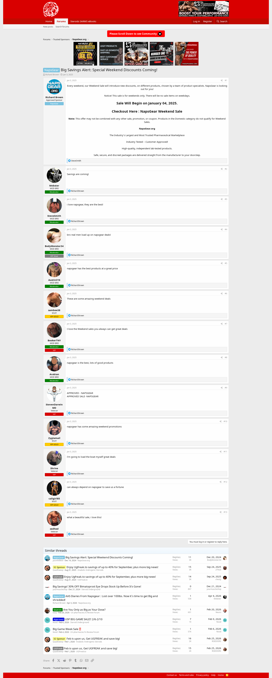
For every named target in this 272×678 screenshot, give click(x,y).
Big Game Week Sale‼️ (67, 629)
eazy (55, 612)
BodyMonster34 (214, 560)
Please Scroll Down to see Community (133, 33)
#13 (225, 512)
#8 (226, 357)
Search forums (62, 26)
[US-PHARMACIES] (136, 53)
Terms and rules (186, 675)
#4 (226, 229)
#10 (225, 421)
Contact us (172, 675)
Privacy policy (202, 675)
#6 (226, 293)
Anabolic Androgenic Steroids (90, 570)
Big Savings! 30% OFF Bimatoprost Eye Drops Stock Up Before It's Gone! (97, 586)
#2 (226, 169)
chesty (218, 579)
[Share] (222, 80)
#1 (226, 80)
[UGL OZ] (85, 53)
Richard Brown (52, 74)
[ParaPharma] (186, 53)
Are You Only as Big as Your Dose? (84, 609)
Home (48, 21)
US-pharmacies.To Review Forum (85, 612)
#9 (226, 387)
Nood (55, 622)
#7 (226, 323)
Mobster (217, 598)
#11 (225, 451)
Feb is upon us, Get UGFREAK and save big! (93, 638)
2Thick (218, 569)
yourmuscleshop (60, 589)
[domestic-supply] (111, 53)
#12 (225, 482)
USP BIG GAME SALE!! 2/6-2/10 (83, 619)
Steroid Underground (91, 589)
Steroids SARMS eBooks (83, 21)
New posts (48, 26)
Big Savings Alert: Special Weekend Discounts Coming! (99, 557)
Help (213, 675)
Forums (61, 21)
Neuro (218, 612)
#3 (226, 199)
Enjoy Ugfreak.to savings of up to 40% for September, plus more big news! (112, 567)
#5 (226, 263)
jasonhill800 (58, 560)
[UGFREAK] (161, 53)
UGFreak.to (83, 579)
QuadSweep (58, 570)
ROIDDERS (216, 641)
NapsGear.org (147, 128)
